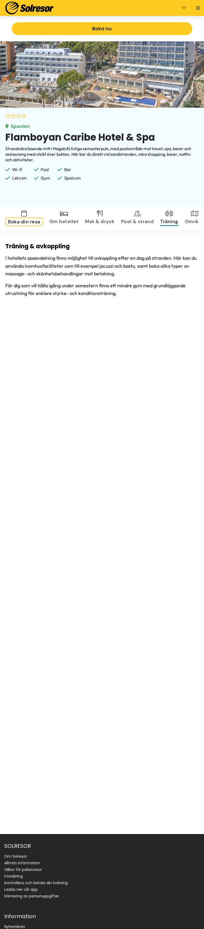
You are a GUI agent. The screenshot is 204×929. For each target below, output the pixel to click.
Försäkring (13, 876)
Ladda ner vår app (21, 889)
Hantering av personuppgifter (31, 896)
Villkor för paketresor (23, 869)
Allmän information (22, 863)
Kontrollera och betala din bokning (36, 882)
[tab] (25, 218)
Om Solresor (15, 856)
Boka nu (102, 28)
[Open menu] (196, 8)
